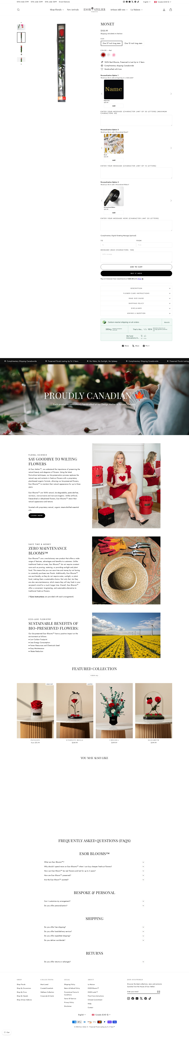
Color (106, 50)
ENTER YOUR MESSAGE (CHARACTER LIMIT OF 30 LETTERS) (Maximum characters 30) (134, 112)
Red (103, 55)
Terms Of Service (70, 998)
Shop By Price (22, 992)
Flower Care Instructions (136, 293)
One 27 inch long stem (111, 43)
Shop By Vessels (22, 996)
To (102, 240)
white (108, 55)
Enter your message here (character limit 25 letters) (130, 218)
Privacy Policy (69, 1002)
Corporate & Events (47, 996)
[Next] (171, 94)
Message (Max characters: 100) (117, 250)
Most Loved (44, 984)
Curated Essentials (46, 988)
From (139, 240)
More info (167, 322)
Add (113, 106)
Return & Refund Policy (72, 988)
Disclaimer (136, 308)
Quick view (35, 736)
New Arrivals (73, 9)
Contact (90, 1007)
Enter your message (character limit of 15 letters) (128, 166)
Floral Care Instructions (96, 996)
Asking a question (136, 313)
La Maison (136, 9)
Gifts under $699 (51, 2)
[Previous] (102, 94)
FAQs (90, 1004)
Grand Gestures (64, 2)
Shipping (104, 33)
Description (136, 288)
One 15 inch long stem (133, 43)
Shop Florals (56, 9)
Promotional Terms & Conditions (71, 993)
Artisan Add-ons (118, 9)
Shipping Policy (136, 303)
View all (94, 676)
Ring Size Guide (136, 298)
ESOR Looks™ (93, 992)
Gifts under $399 (37, 2)
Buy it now (136, 273)
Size (102, 39)
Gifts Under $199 (23, 2)
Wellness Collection (47, 992)
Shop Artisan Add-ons (24, 1000)
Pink (114, 55)
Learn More (37, 515)
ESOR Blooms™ (93, 988)
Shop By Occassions (24, 988)
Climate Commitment (95, 1000)
